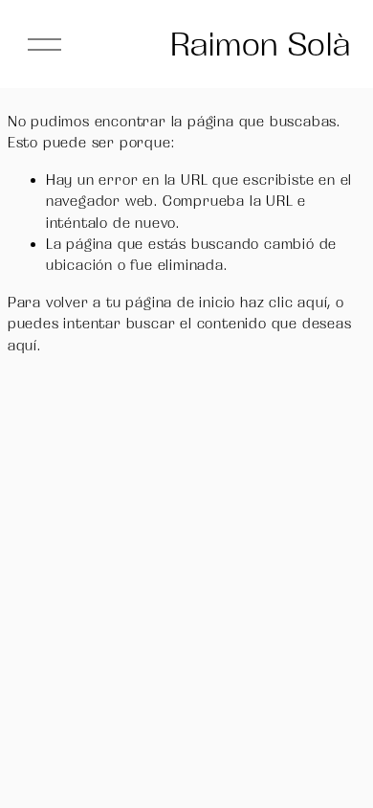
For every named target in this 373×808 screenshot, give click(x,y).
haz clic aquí (283, 302)
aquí (22, 345)
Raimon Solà (260, 43)
